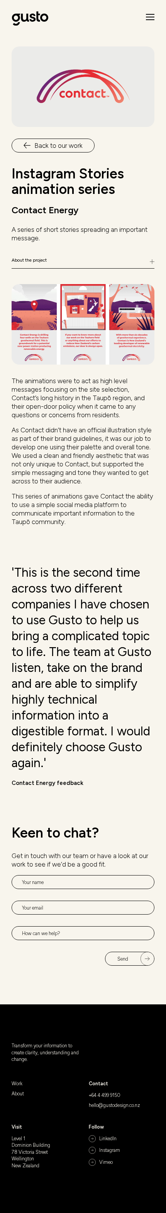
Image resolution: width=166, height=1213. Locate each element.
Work (17, 1083)
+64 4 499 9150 (104, 1095)
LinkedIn (108, 1138)
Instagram (109, 1150)
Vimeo (106, 1162)
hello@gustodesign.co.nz (114, 1105)
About (18, 1093)
